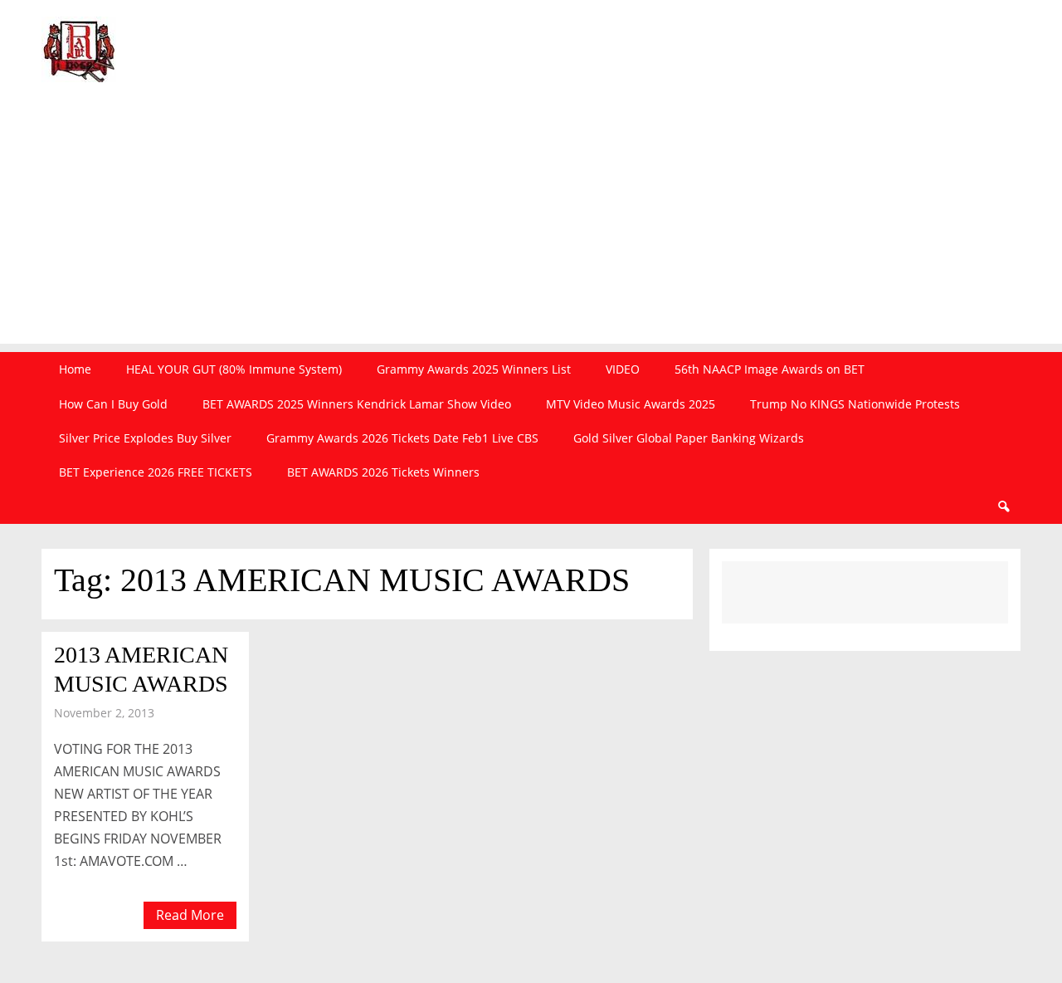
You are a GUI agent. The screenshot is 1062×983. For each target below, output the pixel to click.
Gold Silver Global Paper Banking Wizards (688, 438)
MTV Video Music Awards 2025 (630, 404)
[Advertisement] (531, 227)
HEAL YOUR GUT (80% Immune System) (234, 369)
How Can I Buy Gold (113, 404)
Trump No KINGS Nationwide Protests (855, 404)
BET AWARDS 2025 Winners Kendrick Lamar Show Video (356, 404)
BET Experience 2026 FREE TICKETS (155, 472)
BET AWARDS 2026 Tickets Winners (383, 472)
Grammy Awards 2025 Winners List (474, 369)
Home (75, 369)
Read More (190, 915)
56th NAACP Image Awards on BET (770, 369)
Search (1003, 507)
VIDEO (623, 369)
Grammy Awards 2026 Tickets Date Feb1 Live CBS (402, 438)
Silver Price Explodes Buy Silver (145, 438)
